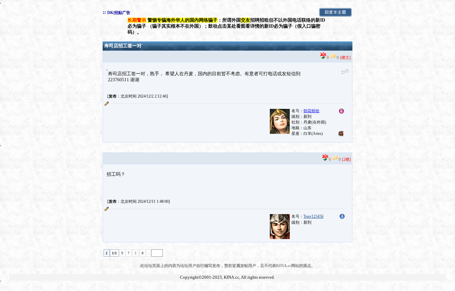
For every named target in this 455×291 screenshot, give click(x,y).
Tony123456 (313, 216)
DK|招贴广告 (118, 12)
